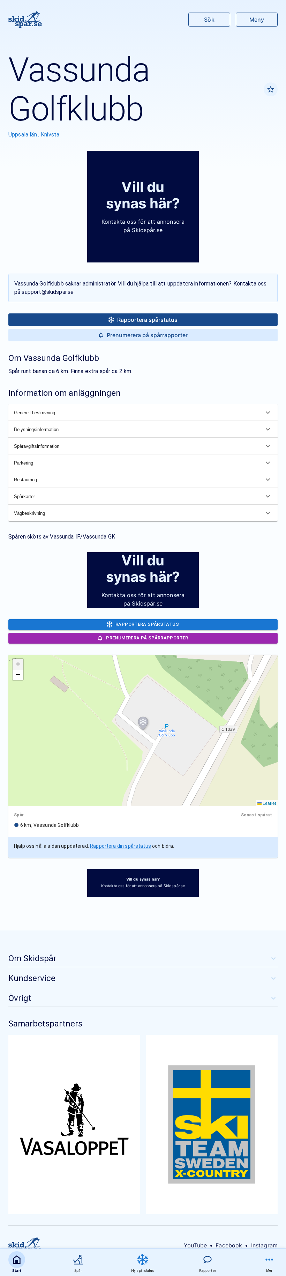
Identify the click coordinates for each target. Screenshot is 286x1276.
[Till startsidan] (25, 19)
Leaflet (269, 803)
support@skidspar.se (48, 292)
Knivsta (50, 134)
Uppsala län (23, 134)
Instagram (264, 1245)
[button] (143, 723)
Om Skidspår (32, 958)
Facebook (229, 1245)
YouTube (195, 1245)
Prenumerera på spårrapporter (147, 335)
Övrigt (19, 998)
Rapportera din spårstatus (120, 846)
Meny (256, 19)
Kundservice (31, 978)
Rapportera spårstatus (147, 319)
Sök (209, 19)
